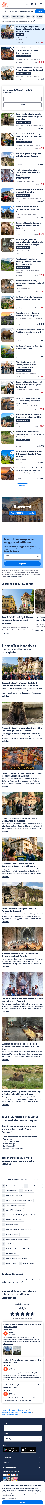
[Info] (34, 21)
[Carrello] (32, 4)
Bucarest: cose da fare (10, 1412)
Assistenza (7, 1458)
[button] (22, 34)
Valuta (6, 1434)
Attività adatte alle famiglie (13, 1148)
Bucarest (29, 1280)
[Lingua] (36, 4)
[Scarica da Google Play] (11, 1450)
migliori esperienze (8, 1282)
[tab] (16, 1179)
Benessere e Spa (9, 1144)
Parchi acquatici (9, 1146)
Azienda (6, 1463)
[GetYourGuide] (5, 4)
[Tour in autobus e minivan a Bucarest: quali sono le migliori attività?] (41, 1161)
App (4, 1445)
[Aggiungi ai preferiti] (12, 28)
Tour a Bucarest (25, 1412)
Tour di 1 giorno (8, 1139)
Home (4, 1410)
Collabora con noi (9, 1468)
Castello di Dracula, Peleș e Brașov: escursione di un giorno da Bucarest (22, 1326)
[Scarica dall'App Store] (28, 1450)
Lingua (6, 1423)
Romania (12, 1410)
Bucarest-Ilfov (23, 1410)
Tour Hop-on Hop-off (11, 1141)
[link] (22, 34)
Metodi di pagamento (11, 1472)
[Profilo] (41, 4)
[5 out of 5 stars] (22, 1330)
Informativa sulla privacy (14, 577)
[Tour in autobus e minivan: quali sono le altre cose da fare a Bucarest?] (41, 1129)
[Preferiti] (27, 4)
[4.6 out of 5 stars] (22, 1314)
